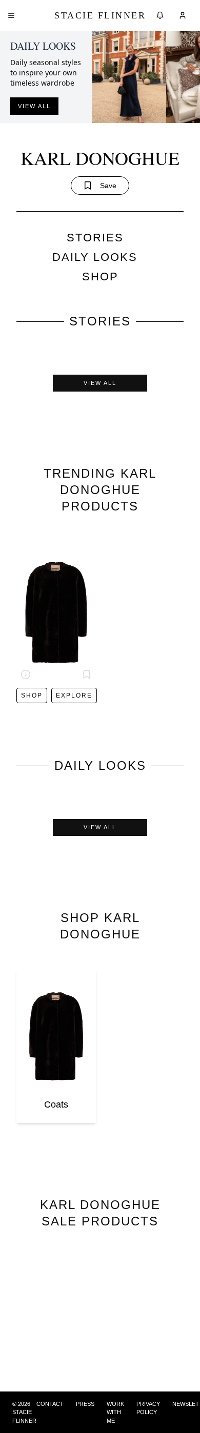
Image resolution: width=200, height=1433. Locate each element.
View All (100, 383)
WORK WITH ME (115, 1412)
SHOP (100, 276)
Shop (32, 695)
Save (108, 185)
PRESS (85, 1404)
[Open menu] (11, 15)
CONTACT (50, 1404)
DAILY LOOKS (94, 257)
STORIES (95, 237)
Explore (74, 695)
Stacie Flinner (100, 15)
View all (34, 106)
